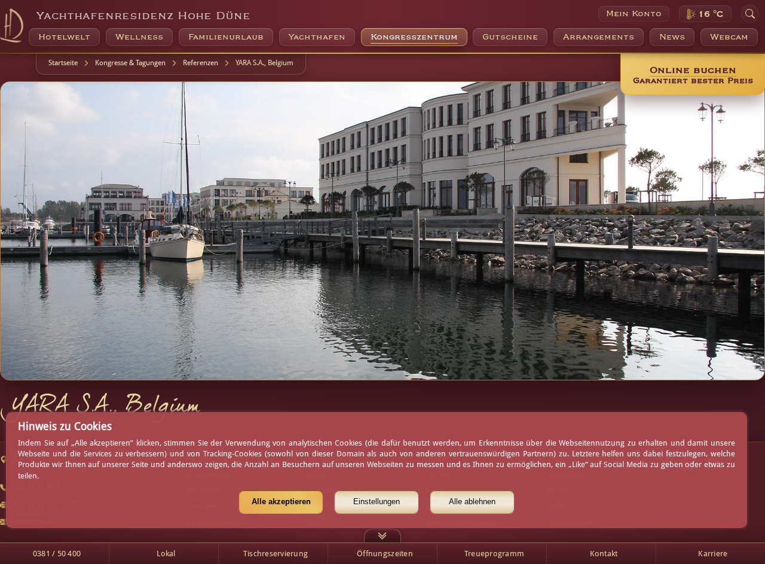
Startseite (63, 63)
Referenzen (200, 63)
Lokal (166, 553)
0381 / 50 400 (57, 553)
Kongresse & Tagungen (130, 63)
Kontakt (604, 553)
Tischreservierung (275, 553)
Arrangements (598, 37)
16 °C (710, 14)
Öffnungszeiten (385, 553)
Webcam (729, 37)
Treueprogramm (494, 553)
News (672, 37)
